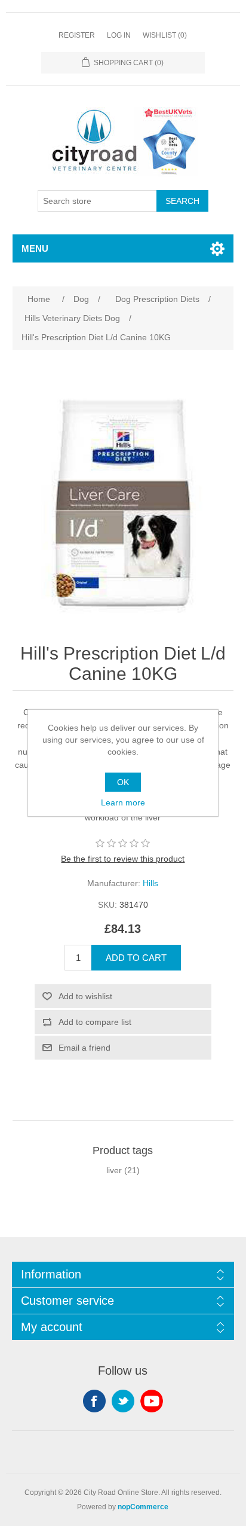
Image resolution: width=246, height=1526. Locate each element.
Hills (150, 883)
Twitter (123, 1401)
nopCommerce (143, 1507)
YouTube (151, 1401)
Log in (119, 35)
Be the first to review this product (122, 858)
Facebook (94, 1401)
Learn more (123, 802)
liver (114, 1170)
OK (123, 782)
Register (77, 35)
